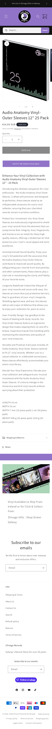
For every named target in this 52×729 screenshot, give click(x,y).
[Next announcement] (47, 4)
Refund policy (12, 621)
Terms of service (27, 718)
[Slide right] (32, 107)
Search (45, 30)
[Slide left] (20, 107)
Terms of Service (13, 634)
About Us (10, 601)
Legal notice (18, 723)
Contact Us (11, 608)
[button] (6, 16)
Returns (9, 628)
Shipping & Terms (14, 594)
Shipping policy (42, 718)
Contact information (34, 723)
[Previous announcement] (5, 4)
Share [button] (8, 447)
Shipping (17, 129)
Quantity (6, 133)
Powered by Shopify (27, 714)
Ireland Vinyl (14, 714)
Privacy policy (11, 718)
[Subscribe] (43, 567)
